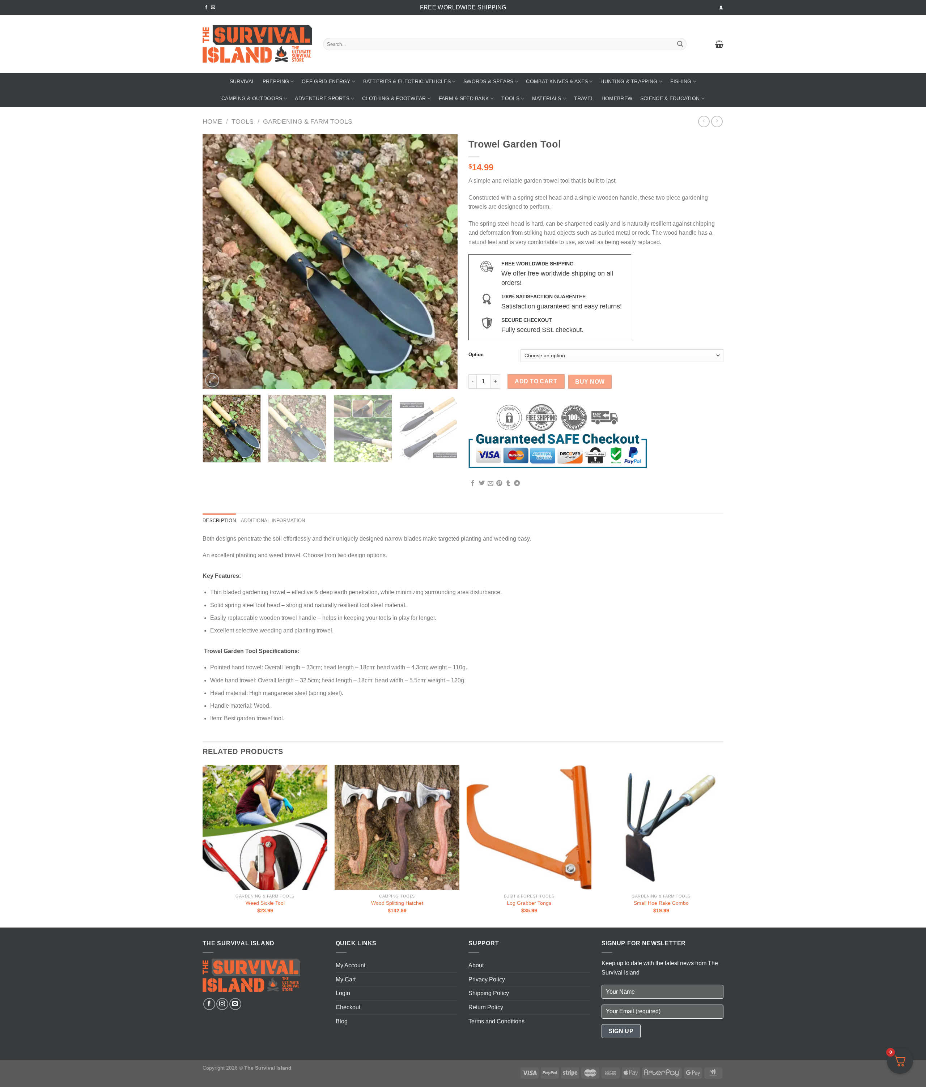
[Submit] (680, 44)
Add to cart (536, 381)
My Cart (346, 979)
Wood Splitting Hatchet (397, 903)
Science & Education (670, 98)
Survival (242, 81)
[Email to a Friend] (490, 483)
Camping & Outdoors (251, 98)
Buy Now (589, 382)
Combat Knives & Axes (557, 81)
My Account (350, 965)
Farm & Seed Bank (464, 98)
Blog (342, 1021)
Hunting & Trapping (628, 81)
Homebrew (617, 98)
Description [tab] (219, 520)
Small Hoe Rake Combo (661, 903)
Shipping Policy (488, 993)
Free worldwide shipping (463, 7)
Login (343, 993)
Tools (510, 98)
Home (212, 121)
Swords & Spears (488, 81)
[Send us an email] (213, 7)
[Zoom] (212, 380)
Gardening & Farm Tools (307, 121)
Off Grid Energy (326, 81)
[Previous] (216, 261)
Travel (584, 98)
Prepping (276, 81)
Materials (546, 98)
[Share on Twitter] (482, 483)
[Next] (443, 261)
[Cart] (719, 44)
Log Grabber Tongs (529, 903)
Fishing (681, 81)
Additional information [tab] (273, 520)
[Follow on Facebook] (206, 7)
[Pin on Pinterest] (499, 483)
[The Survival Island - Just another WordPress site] (257, 44)
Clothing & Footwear (394, 98)
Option (476, 354)
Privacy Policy (486, 979)
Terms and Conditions (496, 1021)
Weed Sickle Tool (265, 903)
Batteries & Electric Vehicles (407, 81)
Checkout (348, 1007)
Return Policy (485, 1007)
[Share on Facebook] (473, 483)
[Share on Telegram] (517, 483)
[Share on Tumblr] (508, 483)
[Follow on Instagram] (222, 1004)
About (476, 965)
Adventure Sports (322, 98)
